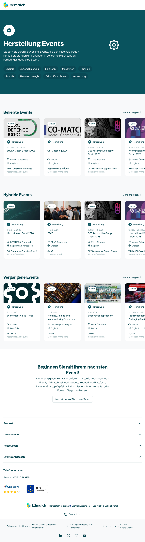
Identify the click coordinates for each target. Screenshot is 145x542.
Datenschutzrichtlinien (17, 526)
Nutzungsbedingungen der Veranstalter (44, 526)
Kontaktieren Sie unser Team (72, 399)
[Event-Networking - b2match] (14, 5)
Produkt (8, 423)
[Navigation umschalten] (140, 5)
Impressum (111, 526)
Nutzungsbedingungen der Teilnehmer (82, 526)
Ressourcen (11, 445)
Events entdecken (14, 457)
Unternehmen (12, 434)
